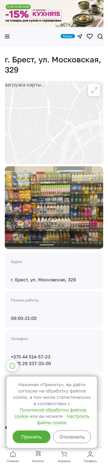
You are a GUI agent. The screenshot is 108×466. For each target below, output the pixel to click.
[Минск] (79, 36)
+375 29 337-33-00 (31, 363)
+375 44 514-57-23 (30, 356)
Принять (31, 437)
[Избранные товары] (90, 36)
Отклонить (72, 437)
